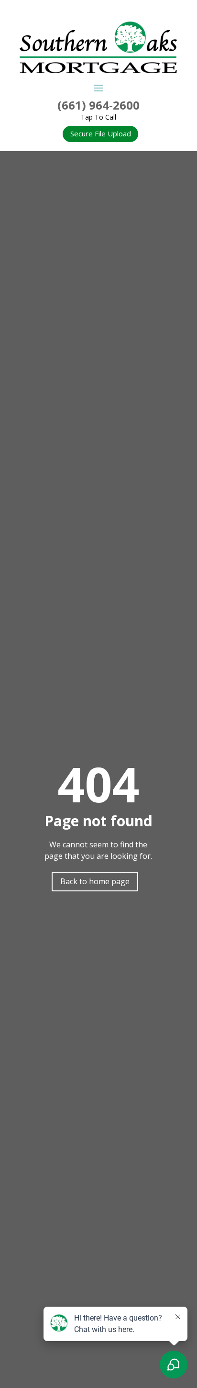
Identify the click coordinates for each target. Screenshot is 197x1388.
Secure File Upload (100, 133)
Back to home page (95, 881)
